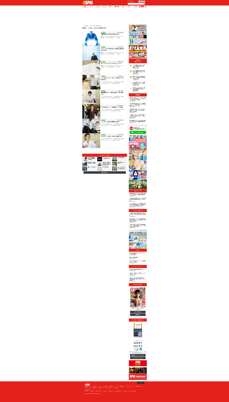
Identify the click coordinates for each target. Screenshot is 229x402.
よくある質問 (115, 387)
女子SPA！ (87, 391)
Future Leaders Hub (132, 391)
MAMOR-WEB (118, 391)
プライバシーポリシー (130, 386)
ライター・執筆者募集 (120, 386)
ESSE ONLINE (98, 391)
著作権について (88, 387)
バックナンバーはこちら (137, 317)
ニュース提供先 (105, 386)
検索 (143, 4)
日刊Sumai (105, 391)
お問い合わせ (109, 387)
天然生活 (92, 391)
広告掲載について (88, 386)
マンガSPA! (125, 391)
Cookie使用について (139, 386)
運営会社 (94, 387)
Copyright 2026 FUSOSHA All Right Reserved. (93, 393)
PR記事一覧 (112, 386)
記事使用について (101, 387)
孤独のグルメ (111, 391)
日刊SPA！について (96, 386)
